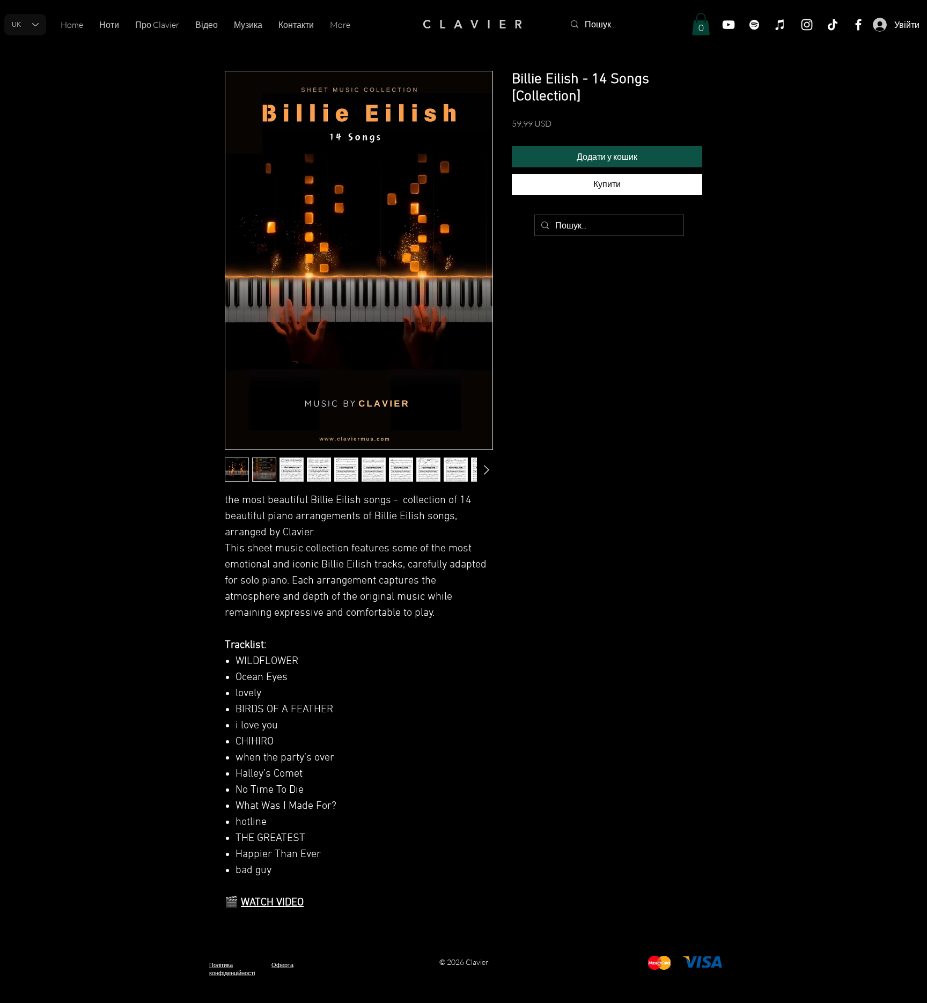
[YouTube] (728, 24)
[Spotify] (754, 24)
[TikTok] (832, 24)
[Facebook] (858, 24)
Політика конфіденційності (232, 969)
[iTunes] (780, 24)
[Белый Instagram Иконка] (806, 24)
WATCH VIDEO (272, 902)
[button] (700, 24)
